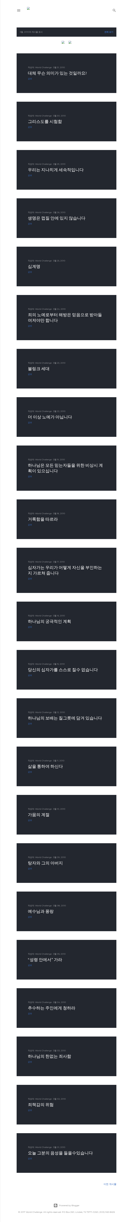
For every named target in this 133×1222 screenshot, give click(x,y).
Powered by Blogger (69, 1205)
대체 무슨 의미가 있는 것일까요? (57, 73)
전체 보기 (108, 32)
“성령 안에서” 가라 (45, 959)
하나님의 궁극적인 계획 (49, 621)
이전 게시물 (110, 1184)
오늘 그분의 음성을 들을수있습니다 (60, 1153)
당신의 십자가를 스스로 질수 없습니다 (63, 669)
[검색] (114, 9)
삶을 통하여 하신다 (45, 766)
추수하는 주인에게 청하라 (51, 1008)
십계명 (34, 266)
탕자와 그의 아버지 (45, 863)
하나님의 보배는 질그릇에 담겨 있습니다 (65, 718)
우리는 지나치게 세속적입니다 (56, 169)
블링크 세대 (39, 368)
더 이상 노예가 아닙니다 (50, 417)
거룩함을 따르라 (43, 519)
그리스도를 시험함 (45, 121)
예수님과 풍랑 (41, 911)
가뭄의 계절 (39, 814)
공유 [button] (30, 78)
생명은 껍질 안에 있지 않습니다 (56, 218)
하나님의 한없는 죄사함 (49, 1056)
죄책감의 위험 (41, 1104)
